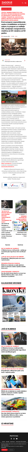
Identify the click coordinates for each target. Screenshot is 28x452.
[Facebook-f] (11, 438)
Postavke (11, 449)
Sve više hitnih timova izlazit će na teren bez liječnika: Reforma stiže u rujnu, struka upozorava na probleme (13, 274)
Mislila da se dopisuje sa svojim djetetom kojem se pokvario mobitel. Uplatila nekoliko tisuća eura (13, 266)
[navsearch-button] (22, 3)
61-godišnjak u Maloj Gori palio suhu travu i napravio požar (13, 258)
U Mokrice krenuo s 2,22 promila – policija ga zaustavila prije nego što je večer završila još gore (13, 251)
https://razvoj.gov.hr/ (6, 163)
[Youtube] (16, 438)
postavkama (3, 447)
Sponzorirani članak (6, 9)
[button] (25, 3)
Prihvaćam (4, 449)
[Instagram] (14, 438)
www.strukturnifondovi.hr (7, 166)
